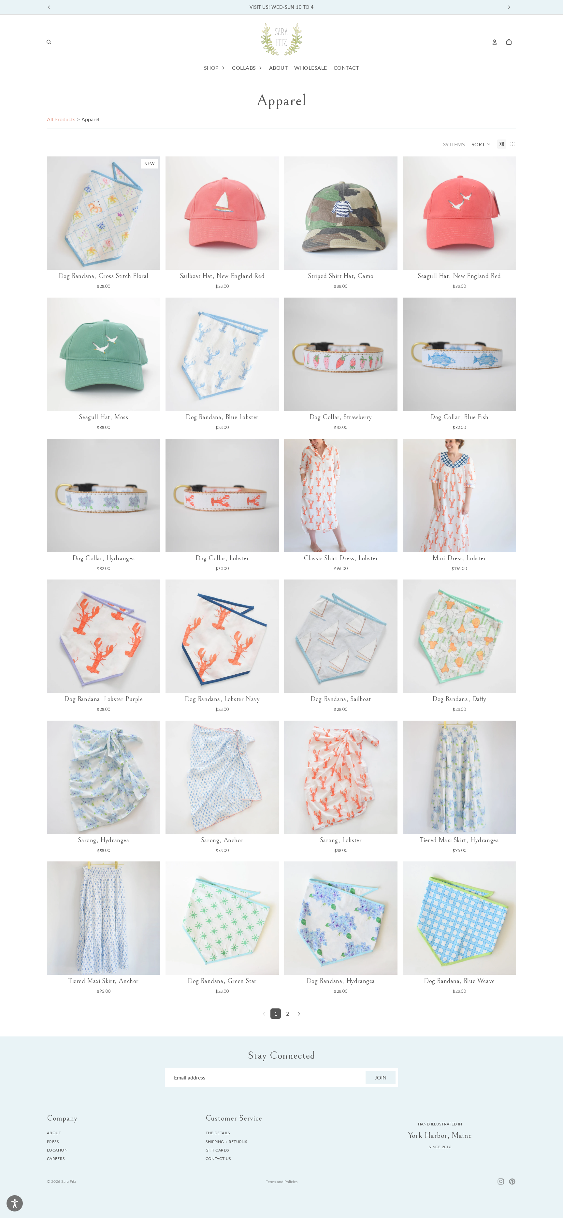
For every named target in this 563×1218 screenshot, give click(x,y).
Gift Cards (217, 1150)
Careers (56, 1158)
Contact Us (218, 1158)
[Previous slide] (49, 7)
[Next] (299, 1014)
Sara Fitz (68, 1181)
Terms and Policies (281, 1181)
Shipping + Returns (226, 1141)
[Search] (49, 42)
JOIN (380, 1077)
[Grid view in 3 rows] (512, 144)
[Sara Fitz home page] (281, 42)
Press (53, 1141)
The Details (218, 1132)
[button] (481, 144)
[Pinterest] (512, 1181)
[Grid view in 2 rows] (501, 144)
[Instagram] (501, 1181)
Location (57, 1150)
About (54, 1132)
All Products (61, 119)
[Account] (494, 42)
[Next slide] (509, 7)
